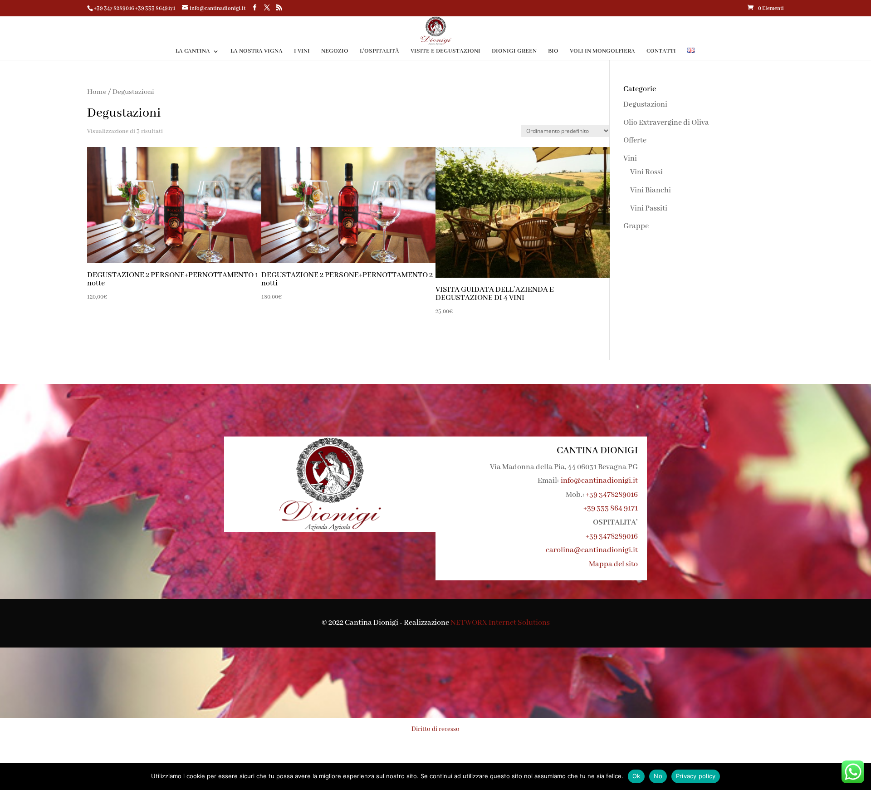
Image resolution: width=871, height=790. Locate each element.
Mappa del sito (613, 564)
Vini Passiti (648, 208)
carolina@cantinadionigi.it (592, 550)
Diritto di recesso (435, 729)
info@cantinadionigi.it (599, 481)
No (658, 776)
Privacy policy (696, 776)
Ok (636, 776)
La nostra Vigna (256, 51)
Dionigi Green (514, 51)
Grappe (636, 226)
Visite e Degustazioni (445, 51)
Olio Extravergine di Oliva (666, 123)
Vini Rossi (646, 172)
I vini (302, 51)
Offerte (634, 140)
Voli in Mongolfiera (602, 51)
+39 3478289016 (612, 495)
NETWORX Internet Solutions (500, 623)
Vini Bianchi (650, 190)
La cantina (193, 51)
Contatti (661, 51)
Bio (553, 51)
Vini (630, 158)
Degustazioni (645, 104)
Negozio (334, 51)
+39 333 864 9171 (610, 508)
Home (97, 92)
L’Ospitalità (379, 51)
